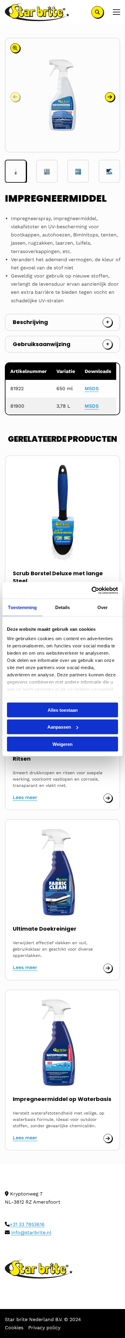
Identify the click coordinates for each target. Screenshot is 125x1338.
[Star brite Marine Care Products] (37, 12)
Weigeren (62, 743)
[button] (110, 97)
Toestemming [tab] (22, 607)
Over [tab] (102, 607)
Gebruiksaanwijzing (41, 344)
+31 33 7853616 (27, 1224)
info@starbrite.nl (31, 1232)
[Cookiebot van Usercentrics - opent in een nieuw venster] (91, 590)
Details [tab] (62, 607)
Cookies (14, 1327)
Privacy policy (44, 1327)
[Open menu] (114, 12)
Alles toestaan (63, 709)
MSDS (92, 388)
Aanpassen (59, 727)
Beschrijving (30, 322)
